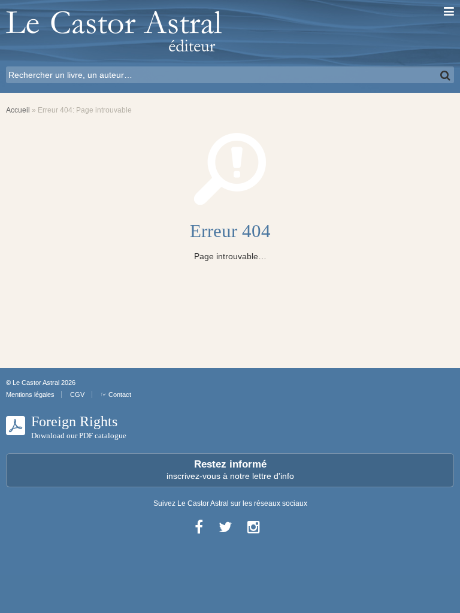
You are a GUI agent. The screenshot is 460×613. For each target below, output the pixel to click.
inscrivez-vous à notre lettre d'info (230, 470)
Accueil (18, 110)
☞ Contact (116, 394)
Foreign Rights (78, 427)
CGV (77, 394)
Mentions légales (30, 394)
